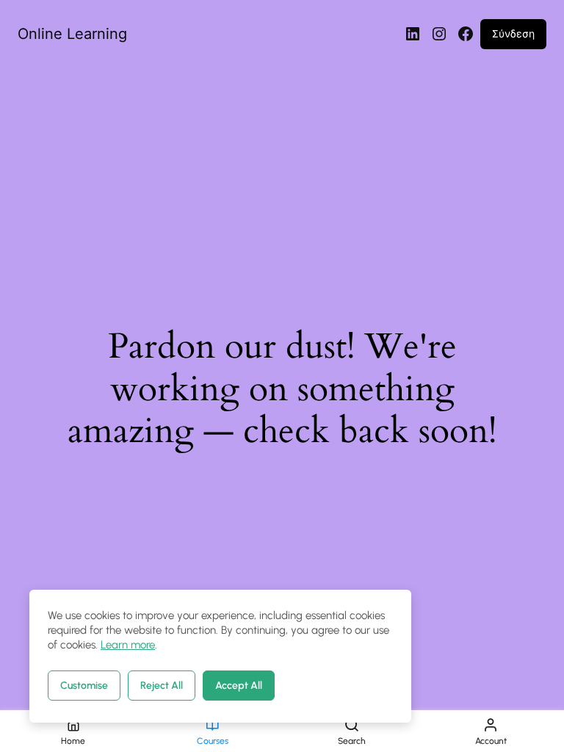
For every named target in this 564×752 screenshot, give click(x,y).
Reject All (161, 685)
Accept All (238, 685)
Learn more (128, 644)
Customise (84, 685)
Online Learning (72, 34)
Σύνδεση (513, 33)
